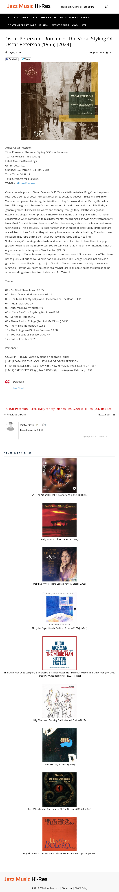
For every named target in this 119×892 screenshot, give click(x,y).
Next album (105, 414)
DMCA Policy (81, 888)
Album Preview (25, 183)
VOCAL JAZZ (29, 17)
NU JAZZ (13, 17)
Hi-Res (29, 6)
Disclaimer (67, 888)
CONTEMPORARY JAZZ (22, 25)
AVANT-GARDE (60, 25)
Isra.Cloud (18, 388)
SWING (85, 17)
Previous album (16, 414)
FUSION (44, 25)
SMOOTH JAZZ (69, 17)
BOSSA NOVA (49, 17)
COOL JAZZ (79, 25)
